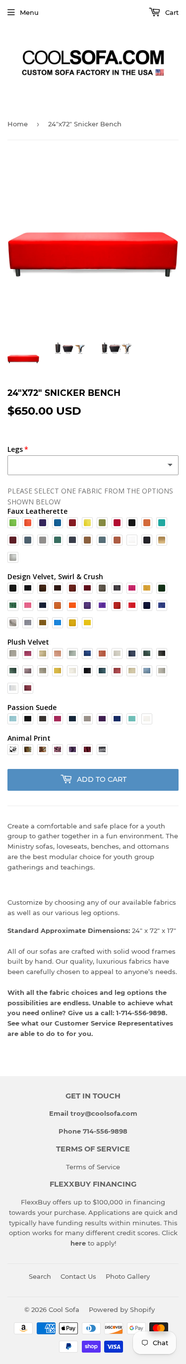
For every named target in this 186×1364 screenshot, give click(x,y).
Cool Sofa (64, 1309)
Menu (29, 12)
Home (17, 124)
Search (40, 1276)
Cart (171, 12)
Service (108, 1167)
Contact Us (78, 1276)
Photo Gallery (128, 1276)
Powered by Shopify (122, 1309)
